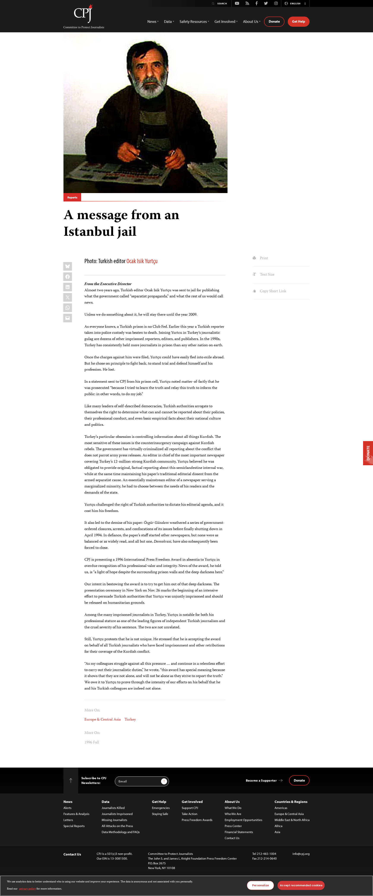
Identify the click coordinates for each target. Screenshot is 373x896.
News (67, 801)
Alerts (67, 808)
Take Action (189, 814)
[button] (305, 3)
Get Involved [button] (225, 21)
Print (263, 258)
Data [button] (168, 21)
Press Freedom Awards (197, 820)
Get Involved (192, 801)
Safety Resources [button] (193, 21)
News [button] (151, 21)
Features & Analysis (76, 814)
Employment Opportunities (243, 820)
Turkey (130, 719)
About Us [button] (250, 21)
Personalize (260, 885)
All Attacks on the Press (117, 826)
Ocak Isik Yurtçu (142, 261)
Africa (278, 826)
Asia (277, 832)
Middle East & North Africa (292, 820)
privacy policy (27, 889)
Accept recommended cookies (301, 885)
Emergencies (161, 808)
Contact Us (232, 838)
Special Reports (74, 826)
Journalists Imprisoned (117, 814)
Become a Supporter (261, 780)
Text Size (266, 275)
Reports (72, 197)
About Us (232, 801)
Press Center (233, 826)
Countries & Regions (291, 801)
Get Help (298, 21)
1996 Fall (91, 742)
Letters (68, 820)
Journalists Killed (113, 808)
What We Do (233, 808)
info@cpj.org (301, 854)
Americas (281, 808)
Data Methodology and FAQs (121, 832)
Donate (274, 21)
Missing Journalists (114, 820)
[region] (186, 886)
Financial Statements (239, 832)
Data (105, 801)
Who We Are (233, 814)
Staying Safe (160, 814)
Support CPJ (190, 808)
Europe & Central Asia (102, 719)
